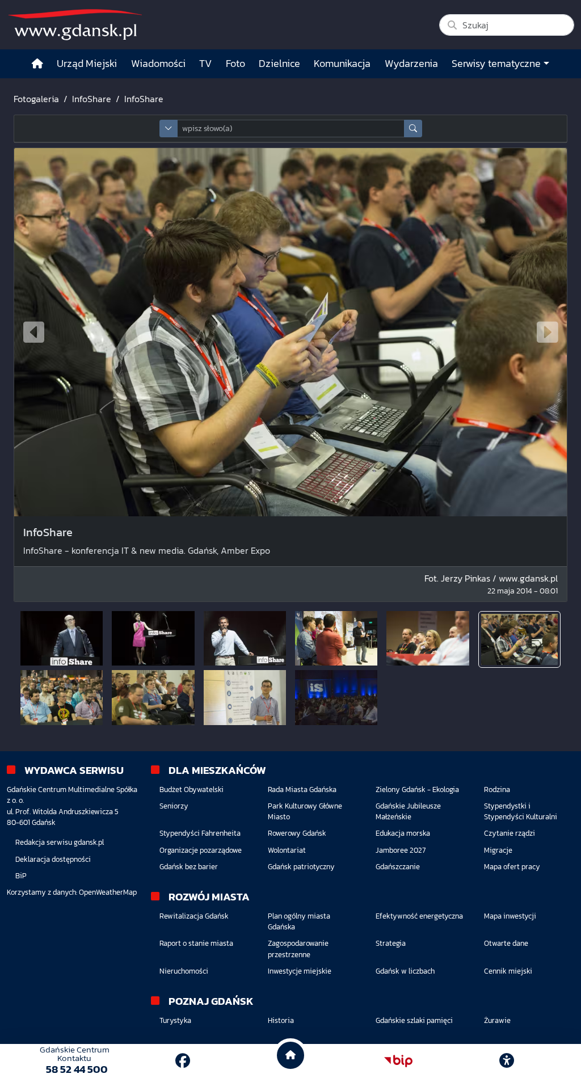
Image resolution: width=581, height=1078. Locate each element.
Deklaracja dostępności (53, 859)
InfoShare (91, 99)
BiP (21, 875)
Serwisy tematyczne (496, 63)
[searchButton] (413, 128)
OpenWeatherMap (108, 892)
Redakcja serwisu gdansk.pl (59, 842)
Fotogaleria (36, 99)
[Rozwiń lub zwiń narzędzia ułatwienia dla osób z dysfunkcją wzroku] (507, 1061)
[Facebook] (182, 1061)
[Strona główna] (37, 63)
